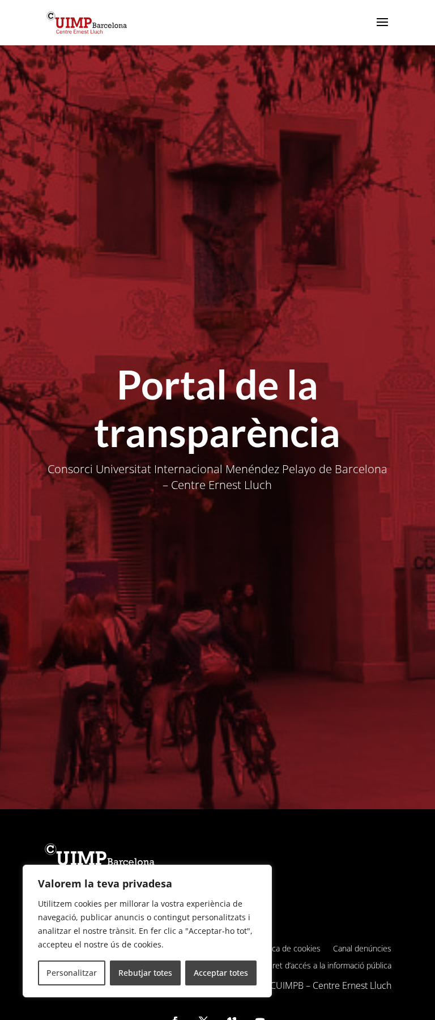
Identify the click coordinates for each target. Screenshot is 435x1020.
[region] (147, 931)
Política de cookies (288, 949)
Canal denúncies (362, 949)
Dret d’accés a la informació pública (329, 966)
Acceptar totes (221, 972)
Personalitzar (71, 972)
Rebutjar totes (145, 972)
